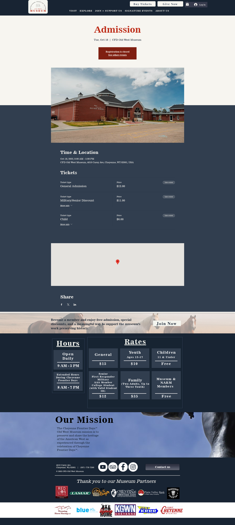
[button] (187, 4)
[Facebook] (123, 467)
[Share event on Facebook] (61, 304)
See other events (117, 55)
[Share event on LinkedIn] (75, 304)
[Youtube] (103, 467)
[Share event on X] (68, 304)
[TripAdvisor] (113, 467)
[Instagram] (133, 467)
